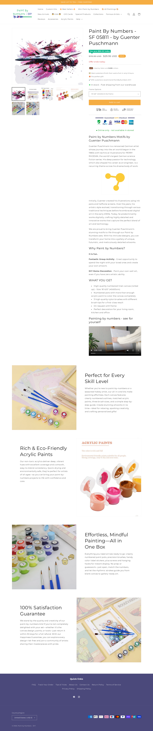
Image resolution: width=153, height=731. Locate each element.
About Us (73, 685)
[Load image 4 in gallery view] (62, 94)
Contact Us (84, 685)
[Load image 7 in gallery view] (33, 108)
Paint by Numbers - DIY (27, 726)
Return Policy (98, 685)
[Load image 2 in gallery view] (33, 94)
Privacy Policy (68, 689)
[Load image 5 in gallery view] (76, 94)
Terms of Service (113, 685)
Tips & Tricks (61, 685)
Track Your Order (45, 685)
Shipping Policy (84, 689)
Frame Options (95, 89)
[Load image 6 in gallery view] (18, 108)
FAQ (34, 685)
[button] (114, 14)
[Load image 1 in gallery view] (18, 94)
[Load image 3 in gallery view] (47, 94)
